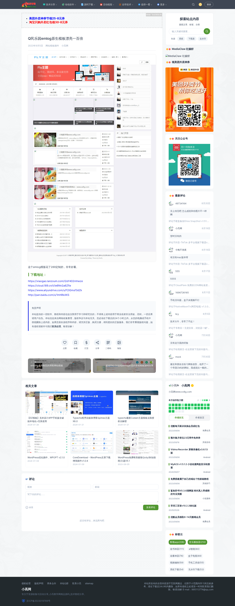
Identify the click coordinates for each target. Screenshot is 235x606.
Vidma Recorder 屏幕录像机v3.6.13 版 (189, 451)
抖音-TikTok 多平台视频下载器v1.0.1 (193, 242)
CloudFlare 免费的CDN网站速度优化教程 (196, 285)
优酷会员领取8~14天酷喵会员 (186, 517)
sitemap (89, 583)
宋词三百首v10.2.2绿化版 (183, 505)
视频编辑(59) (177, 562)
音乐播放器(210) (197, 542)
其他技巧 (206, 483)
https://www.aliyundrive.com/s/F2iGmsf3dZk (55, 290)
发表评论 (150, 507)
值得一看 (145, 4)
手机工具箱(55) (196, 562)
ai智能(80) (194, 549)
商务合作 (51, 583)
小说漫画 (206, 498)
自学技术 (126, 4)
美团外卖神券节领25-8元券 (47, 18)
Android (206, 457)
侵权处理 (26, 583)
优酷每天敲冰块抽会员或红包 (185, 426)
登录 (209, 4)
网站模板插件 (52, 45)
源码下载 (88, 4)
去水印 (203, 38)
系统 (181, 38)
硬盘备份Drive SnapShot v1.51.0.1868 (195, 221)
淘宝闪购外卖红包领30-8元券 (48, 22)
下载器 (191, 38)
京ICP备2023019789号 (38, 600)
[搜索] (193, 4)
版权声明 (38, 583)
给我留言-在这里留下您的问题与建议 (193, 349)
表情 (31, 507)
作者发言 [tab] (199, 417)
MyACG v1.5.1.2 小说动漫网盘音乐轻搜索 (190, 466)
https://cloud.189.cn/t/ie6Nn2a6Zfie (49, 285)
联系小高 (76, 583)
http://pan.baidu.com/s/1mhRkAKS (48, 294)
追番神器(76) (176, 555)
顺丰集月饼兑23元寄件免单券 (185, 437)
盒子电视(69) (195, 555)
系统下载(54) (177, 569)
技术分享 (50, 4)
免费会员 (206, 430)
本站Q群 (64, 583)
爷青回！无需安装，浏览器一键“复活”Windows (198, 328)
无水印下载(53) (196, 569)
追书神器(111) (177, 549)
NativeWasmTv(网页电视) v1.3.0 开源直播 (196, 306)
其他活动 (206, 442)
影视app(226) (177, 542)
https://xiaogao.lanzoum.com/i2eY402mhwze (55, 281)
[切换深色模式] (200, 4)
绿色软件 (69, 4)
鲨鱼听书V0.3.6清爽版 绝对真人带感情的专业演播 (190, 492)
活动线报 (107, 4)
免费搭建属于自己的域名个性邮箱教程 (190, 478)
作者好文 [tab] (179, 417)
